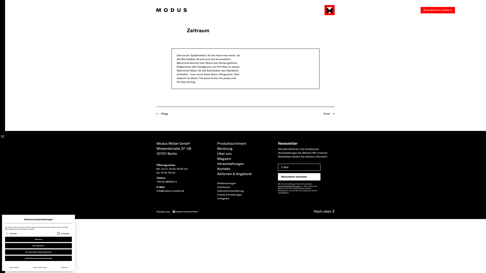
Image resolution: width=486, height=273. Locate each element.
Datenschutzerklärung (40, 267)
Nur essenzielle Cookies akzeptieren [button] (38, 252)
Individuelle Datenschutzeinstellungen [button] (38, 258)
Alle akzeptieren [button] (38, 246)
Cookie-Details (14, 267)
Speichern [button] (38, 239)
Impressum (64, 267)
